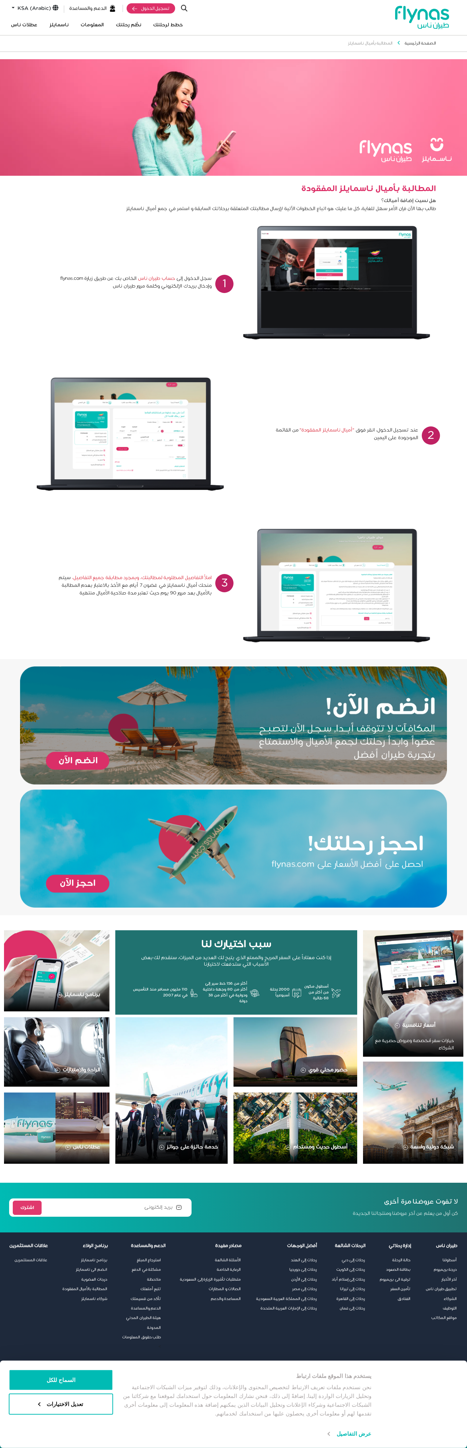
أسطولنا (450, 1260)
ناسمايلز (59, 25)
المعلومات (92, 25)
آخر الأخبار (449, 1279)
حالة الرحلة (401, 1260)
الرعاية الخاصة (229, 1270)
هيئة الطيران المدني (143, 1318)
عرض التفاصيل (354, 1433)
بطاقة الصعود (398, 1270)
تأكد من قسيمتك (146, 1299)
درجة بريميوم (445, 1270)
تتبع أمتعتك (150, 1289)
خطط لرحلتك (168, 25)
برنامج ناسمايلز (82, 994)
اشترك (27, 1207)
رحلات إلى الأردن (304, 1279)
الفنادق (404, 1299)
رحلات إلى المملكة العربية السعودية (286, 1299)
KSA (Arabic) (33, 8)
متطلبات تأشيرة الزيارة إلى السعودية (210, 1279)
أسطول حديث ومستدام (320, 1147)
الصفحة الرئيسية (420, 43)
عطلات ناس (24, 25)
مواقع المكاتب (444, 1318)
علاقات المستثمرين (31, 1260)
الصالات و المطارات (225, 1289)
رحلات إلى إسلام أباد (348, 1279)
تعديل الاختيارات (65, 1404)
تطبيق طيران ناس (441, 1289)
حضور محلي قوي (328, 1070)
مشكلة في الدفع (146, 1270)
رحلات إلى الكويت (350, 1270)
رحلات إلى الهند (304, 1260)
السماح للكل (61, 1380)
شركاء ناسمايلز (94, 1299)
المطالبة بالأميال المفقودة (84, 1289)
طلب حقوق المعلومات (141, 1337)
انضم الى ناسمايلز (91, 1270)
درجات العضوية (94, 1279)
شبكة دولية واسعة (432, 1147)
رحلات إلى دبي (353, 1260)
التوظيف (450, 1308)
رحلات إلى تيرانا (352, 1289)
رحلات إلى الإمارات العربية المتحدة (288, 1308)
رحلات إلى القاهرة (350, 1299)
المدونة (154, 1328)
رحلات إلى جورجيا (303, 1270)
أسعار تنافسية (419, 1025)
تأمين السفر (400, 1289)
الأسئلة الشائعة (228, 1260)
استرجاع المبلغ (149, 1260)
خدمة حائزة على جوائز (192, 1147)
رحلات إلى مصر (304, 1289)
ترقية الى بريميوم (395, 1279)
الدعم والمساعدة (88, 8)
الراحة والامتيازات (81, 1070)
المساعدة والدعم (226, 1299)
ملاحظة (154, 1279)
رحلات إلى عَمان (352, 1308)
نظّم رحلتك (128, 25)
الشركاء (450, 1299)
